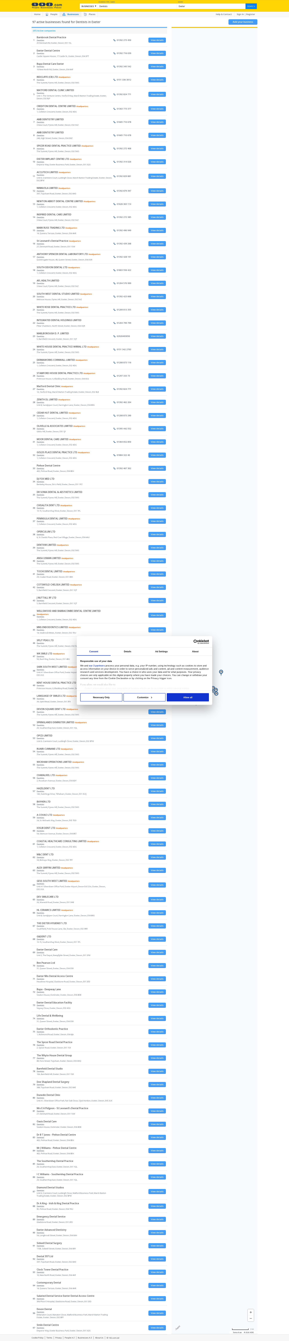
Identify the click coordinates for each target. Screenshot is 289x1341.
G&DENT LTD (44, 936)
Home (37, 14)
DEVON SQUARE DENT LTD (51, 709)
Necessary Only (101, 697)
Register (250, 14)
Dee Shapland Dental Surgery (53, 1081)
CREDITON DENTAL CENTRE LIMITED (56, 106)
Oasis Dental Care (47, 1121)
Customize (142, 697)
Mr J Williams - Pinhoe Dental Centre (56, 1148)
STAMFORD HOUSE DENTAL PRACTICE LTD (60, 373)
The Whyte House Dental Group (54, 1055)
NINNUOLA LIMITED (47, 188)
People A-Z (70, 1337)
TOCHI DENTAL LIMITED (49, 571)
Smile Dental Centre (48, 1325)
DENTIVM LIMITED (46, 544)
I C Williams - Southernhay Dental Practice (60, 1174)
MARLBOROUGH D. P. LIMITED (53, 333)
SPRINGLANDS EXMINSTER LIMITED (55, 722)
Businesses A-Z (85, 1337)
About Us (99, 1337)
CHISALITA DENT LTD (48, 505)
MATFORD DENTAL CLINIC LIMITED (55, 90)
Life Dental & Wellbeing (50, 1015)
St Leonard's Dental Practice (52, 240)
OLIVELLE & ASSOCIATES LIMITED (55, 426)
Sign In (240, 14)
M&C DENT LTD (45, 854)
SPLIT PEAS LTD (45, 640)
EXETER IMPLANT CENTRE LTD (53, 159)
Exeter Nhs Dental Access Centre (55, 976)
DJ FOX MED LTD (45, 478)
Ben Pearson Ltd (46, 962)
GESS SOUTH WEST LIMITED (52, 881)
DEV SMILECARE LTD (48, 896)
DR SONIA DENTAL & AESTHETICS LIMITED (59, 492)
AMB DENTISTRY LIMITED (50, 119)
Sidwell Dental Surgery (49, 1243)
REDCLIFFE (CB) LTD (47, 77)
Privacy (58, 1337)
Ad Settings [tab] (161, 651)
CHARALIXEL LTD (46, 775)
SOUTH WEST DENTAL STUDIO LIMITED (58, 293)
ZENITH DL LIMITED (47, 399)
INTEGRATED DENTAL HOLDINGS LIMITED (59, 320)
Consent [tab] (93, 651)
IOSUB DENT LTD (46, 828)
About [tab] (195, 651)
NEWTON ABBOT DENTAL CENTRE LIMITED (60, 201)
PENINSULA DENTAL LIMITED (52, 518)
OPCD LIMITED (44, 735)
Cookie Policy (37, 1337)
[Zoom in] (251, 1312)
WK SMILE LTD (44, 653)
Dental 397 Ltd (45, 1256)
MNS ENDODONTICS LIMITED (52, 627)
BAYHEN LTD (44, 801)
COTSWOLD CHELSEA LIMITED (53, 584)
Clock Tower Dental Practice (52, 1269)
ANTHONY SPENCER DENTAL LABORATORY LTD (62, 254)
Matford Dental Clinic (49, 386)
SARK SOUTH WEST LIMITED (52, 666)
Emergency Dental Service (51, 1216)
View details (157, 40)
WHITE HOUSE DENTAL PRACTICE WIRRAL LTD (62, 346)
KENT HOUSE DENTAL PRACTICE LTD (56, 682)
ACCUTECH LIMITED (47, 172)
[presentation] (44, 31)
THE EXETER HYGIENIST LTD (52, 923)
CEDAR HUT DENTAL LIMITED (52, 412)
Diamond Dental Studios (50, 1187)
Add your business (243, 21)
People (53, 14)
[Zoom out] (251, 1318)
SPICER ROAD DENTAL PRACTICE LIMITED (59, 145)
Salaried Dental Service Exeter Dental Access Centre (65, 1296)
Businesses (73, 14)
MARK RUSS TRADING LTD (51, 227)
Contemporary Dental (49, 1282)
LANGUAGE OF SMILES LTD (51, 695)
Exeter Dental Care (47, 949)
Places (92, 14)
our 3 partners (97, 665)
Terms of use (237, 1332)
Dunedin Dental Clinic (48, 1095)
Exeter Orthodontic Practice (52, 1029)
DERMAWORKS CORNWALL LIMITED (56, 360)
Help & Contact (224, 14)
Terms (49, 1337)
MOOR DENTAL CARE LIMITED (52, 439)
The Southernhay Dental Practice (55, 1161)
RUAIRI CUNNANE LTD (48, 748)
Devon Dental (44, 1309)
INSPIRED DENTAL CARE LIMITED (54, 214)
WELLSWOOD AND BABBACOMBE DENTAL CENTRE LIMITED (69, 611)
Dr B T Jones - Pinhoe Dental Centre (56, 1134)
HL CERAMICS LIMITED (49, 910)
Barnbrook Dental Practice (51, 37)
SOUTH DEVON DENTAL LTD (52, 267)
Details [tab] (127, 651)
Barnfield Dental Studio (50, 1068)
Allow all (187, 697)
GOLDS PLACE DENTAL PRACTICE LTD (57, 452)
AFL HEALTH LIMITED (48, 280)
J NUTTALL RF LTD (46, 597)
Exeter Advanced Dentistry (51, 1229)
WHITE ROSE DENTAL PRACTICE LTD (56, 307)
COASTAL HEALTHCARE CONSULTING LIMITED (62, 841)
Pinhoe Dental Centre (48, 465)
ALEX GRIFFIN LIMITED (48, 867)
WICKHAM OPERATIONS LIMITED (54, 762)
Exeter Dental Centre (48, 50)
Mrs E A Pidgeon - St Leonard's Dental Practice (62, 1108)
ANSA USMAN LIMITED (49, 558)
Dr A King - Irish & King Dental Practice (58, 1203)
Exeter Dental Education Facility (54, 1002)
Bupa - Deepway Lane (49, 989)
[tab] (44, 31)
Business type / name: (107, 2)
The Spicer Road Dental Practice (54, 1042)
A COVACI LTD (44, 814)
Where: (180, 2)
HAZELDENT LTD (46, 788)
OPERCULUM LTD (46, 531)
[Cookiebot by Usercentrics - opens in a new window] (196, 641)
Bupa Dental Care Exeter (50, 63)
